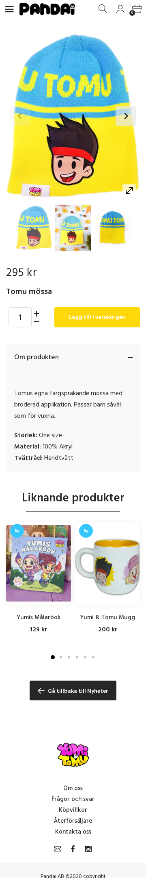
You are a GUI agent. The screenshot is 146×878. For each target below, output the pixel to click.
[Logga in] (120, 9)
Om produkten (36, 357)
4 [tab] (77, 657)
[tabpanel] (38, 577)
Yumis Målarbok (39, 617)
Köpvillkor (73, 810)
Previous (20, 116)
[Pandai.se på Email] (57, 849)
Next (126, 116)
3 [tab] (69, 657)
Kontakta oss (73, 832)
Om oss (73, 788)
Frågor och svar (73, 799)
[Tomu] (34, 228)
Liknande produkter (73, 498)
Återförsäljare (73, 821)
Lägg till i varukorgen (97, 317)
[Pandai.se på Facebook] (73, 849)
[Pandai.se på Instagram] (88, 849)
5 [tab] (85, 657)
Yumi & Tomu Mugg (107, 617)
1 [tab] (53, 657)
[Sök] (103, 9)
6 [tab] (93, 657)
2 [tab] (61, 657)
